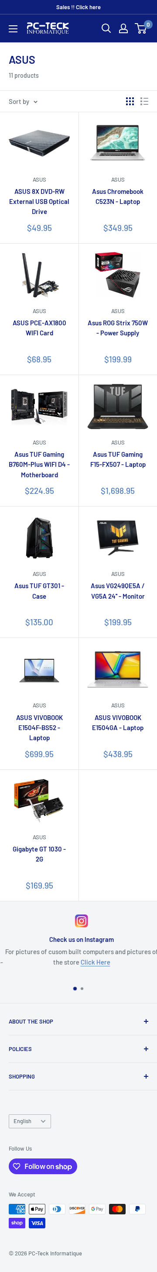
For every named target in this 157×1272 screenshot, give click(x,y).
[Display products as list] (144, 101)
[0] (141, 28)
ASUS (39, 179)
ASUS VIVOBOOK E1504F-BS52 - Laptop (39, 728)
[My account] (123, 28)
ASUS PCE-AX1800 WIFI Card (39, 328)
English (22, 1120)
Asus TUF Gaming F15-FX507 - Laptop (118, 459)
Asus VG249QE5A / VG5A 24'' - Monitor (118, 591)
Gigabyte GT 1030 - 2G (39, 854)
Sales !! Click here (78, 6)
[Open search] (106, 28)
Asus (118, 442)
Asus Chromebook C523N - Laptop (117, 196)
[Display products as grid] (130, 101)
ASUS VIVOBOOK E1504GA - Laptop (117, 722)
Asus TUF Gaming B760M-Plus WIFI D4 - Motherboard (39, 464)
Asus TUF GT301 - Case (39, 591)
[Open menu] (13, 28)
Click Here (92, 962)
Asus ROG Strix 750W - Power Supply (118, 328)
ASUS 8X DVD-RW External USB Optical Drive (39, 201)
